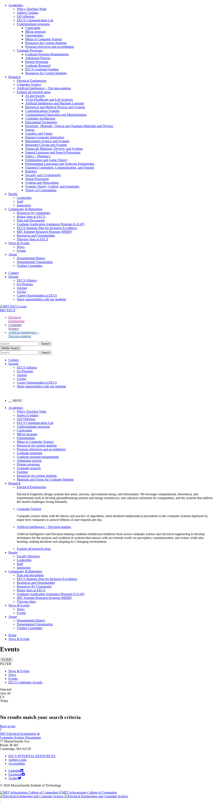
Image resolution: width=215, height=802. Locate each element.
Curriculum (32, 28)
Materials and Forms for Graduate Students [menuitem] (45, 479)
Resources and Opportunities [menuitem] (36, 582)
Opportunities (34, 35)
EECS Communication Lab (35, 20)
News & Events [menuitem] (18, 605)
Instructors (24, 205)
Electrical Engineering (31, 80)
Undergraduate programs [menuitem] (33, 426)
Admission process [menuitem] (29, 460)
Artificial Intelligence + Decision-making (44, 88)
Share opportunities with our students (41, 299)
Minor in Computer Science (43, 39)
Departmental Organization (35, 262)
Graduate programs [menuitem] (29, 453)
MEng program (35, 31)
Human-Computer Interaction (44, 137)
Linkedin (14, 770)
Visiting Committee (29, 265)
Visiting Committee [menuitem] (29, 628)
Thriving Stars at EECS (32, 239)
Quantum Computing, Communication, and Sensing (59, 167)
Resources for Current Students (46, 43)
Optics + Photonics (37, 156)
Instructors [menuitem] (24, 567)
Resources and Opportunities (36, 235)
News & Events (18, 243)
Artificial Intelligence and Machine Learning (54, 103)
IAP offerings (26, 16)
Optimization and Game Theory (46, 160)
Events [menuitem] (21, 613)
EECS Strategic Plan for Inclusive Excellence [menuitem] (47, 579)
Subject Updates (27, 12)
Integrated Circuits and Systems (46, 145)
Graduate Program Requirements (47, 54)
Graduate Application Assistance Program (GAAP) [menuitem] (50, 594)
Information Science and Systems (47, 141)
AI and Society (35, 96)
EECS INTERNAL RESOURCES (31, 756)
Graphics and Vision (38, 133)
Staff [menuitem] (20, 564)
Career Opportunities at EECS (37, 295)
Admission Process (37, 58)
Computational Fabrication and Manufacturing (56, 114)
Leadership (24, 198)
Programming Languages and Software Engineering (59, 164)
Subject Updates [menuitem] (27, 415)
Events (21, 250)
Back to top (7, 726)
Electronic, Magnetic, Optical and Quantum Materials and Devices (69, 126)
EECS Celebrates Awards (25, 682)
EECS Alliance (27, 280)
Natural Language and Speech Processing (52, 152)
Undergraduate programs (33, 24)
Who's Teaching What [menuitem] (31, 411)
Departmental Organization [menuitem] (35, 624)
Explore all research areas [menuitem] (34, 548)
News (21, 247)
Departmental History (31, 258)
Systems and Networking (42, 182)
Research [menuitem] (14, 483)
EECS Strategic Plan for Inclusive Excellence (47, 228)
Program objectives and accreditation (49, 46)
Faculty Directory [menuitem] (28, 556)
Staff (20, 201)
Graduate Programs (29, 50)
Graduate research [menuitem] (29, 468)
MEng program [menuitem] (27, 434)
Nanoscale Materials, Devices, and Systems (54, 148)
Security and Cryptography (43, 175)
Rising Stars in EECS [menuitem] (31, 590)
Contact (13, 273)
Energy (30, 130)
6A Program (25, 284)
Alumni (22, 288)
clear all (5, 693)
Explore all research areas (34, 92)
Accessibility (16, 763)
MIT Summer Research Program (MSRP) (44, 231)
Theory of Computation (40, 190)
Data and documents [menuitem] (30, 575)
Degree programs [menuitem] (28, 464)
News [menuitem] (21, 609)
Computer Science (29, 84)
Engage (13, 276)
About (12, 254)
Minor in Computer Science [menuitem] (35, 441)
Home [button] (12, 635)
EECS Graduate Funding (42, 69)
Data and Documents (31, 220)
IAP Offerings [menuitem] (26, 419)
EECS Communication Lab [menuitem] (35, 423)
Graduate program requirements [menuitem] (38, 457)
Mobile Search (10, 348)
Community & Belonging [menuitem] (25, 571)
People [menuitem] (12, 552)
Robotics (31, 171)
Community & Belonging (25, 209)
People (12, 194)
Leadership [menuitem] (24, 560)
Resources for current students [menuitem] (37, 445)
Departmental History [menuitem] (31, 620)
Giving (21, 291)
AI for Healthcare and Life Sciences (49, 99)
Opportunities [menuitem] (26, 438)
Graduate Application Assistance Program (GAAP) (50, 224)
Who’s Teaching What (31, 9)
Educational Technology (41, 122)
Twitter (13, 778)
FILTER (6, 659)
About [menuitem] (12, 616)
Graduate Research (37, 65)
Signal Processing (37, 179)
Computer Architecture (40, 118)
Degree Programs (36, 62)
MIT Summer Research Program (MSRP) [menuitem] (44, 598)
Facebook (14, 774)
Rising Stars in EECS (31, 216)
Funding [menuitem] (22, 472)
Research (14, 77)
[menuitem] (116, 487)
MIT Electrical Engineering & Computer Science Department (20, 735)
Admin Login (17, 760)
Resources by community (33, 213)
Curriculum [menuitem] (24, 430)
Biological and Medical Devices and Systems (55, 107)
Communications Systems (42, 111)
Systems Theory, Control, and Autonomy (52, 186)
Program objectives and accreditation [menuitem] (41, 449)
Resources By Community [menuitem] (34, 586)
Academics (15, 5)
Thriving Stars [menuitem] (26, 601)
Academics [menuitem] (15, 407)
